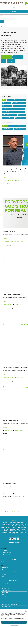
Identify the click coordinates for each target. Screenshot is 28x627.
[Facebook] (13, 539)
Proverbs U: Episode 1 (9, 231)
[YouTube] (10, 539)
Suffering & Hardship (7, 114)
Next (22, 511)
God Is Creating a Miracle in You (11, 294)
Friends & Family (7, 105)
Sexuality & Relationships (8, 111)
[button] (26, 610)
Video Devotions (6, 128)
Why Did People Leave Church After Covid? (15, 367)
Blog (10, 125)
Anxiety (9, 99)
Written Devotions (19, 128)
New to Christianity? (7, 108)
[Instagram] (15, 539)
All (3, 99)
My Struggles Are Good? (9, 483)
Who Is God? (18, 117)
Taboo (19, 114)
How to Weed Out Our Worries (11, 420)
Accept (14, 622)
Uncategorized (6, 117)
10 (18, 511)
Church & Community (19, 99)
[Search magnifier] (2, 21)
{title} (17, 625)
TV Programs (19, 125)
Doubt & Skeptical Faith (17, 102)
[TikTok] (18, 539)
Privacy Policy (13, 625)
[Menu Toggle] (14, 7)
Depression (5, 102)
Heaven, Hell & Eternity (19, 105)
